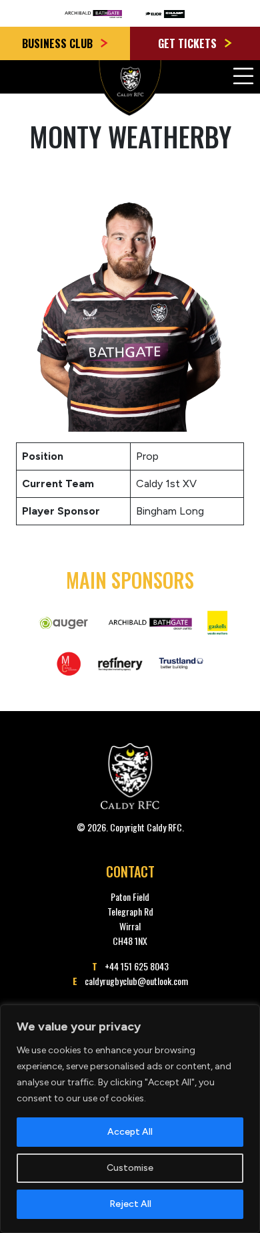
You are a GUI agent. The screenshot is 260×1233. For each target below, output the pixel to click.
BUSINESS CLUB (58, 43)
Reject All (130, 1204)
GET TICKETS (188, 43)
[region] (130, 1118)
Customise (130, 1168)
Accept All (130, 1131)
